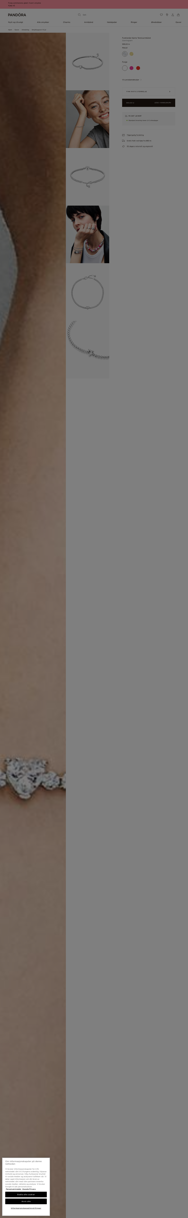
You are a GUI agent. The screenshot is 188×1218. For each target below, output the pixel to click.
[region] (26, 1187)
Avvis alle (26, 1201)
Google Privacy (29, 1189)
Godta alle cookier (26, 1194)
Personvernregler (13, 1189)
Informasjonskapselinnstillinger (26, 1208)
